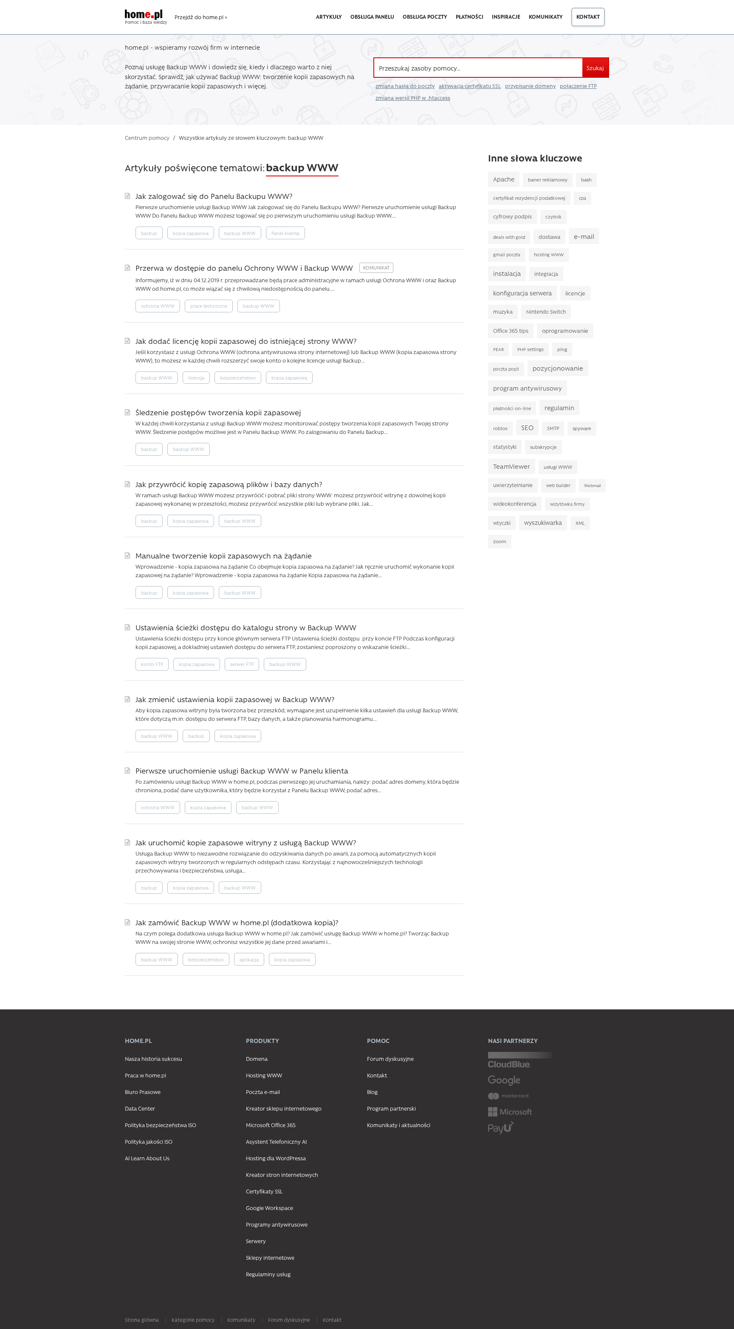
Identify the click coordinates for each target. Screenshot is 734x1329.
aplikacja (249, 959)
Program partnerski (391, 1108)
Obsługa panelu (372, 16)
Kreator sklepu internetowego (284, 1108)
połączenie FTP (578, 85)
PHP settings (530, 349)
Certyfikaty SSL (264, 1191)
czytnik (553, 216)
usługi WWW (558, 467)
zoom (499, 541)
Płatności (469, 16)
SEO (527, 427)
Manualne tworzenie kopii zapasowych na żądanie (224, 555)
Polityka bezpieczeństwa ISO (160, 1124)
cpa (582, 198)
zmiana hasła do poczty (405, 85)
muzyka (503, 311)
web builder (558, 485)
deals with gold (509, 237)
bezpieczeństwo (238, 377)
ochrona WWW (158, 306)
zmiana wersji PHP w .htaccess (412, 97)
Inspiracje (506, 16)
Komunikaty (546, 16)
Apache (503, 179)
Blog (372, 1091)
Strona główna (142, 1319)
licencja (196, 377)
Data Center (140, 1108)
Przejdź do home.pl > (201, 17)
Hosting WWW (264, 1075)
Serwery (256, 1240)
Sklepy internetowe (270, 1257)
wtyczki (502, 522)
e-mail (584, 236)
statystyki (505, 446)
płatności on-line (512, 408)
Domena (257, 1058)
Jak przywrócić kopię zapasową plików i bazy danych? (229, 484)
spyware (582, 428)
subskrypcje (543, 447)
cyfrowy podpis (512, 216)
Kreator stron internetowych (282, 1174)
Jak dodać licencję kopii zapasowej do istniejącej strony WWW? (246, 341)
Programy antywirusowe (277, 1224)
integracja (546, 273)
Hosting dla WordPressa (276, 1158)
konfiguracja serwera (522, 293)
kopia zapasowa (191, 233)
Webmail (592, 485)
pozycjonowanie (558, 368)
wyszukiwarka (543, 522)
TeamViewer (511, 466)
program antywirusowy (527, 388)
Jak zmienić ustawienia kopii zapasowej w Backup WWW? (235, 699)
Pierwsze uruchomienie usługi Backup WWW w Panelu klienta (242, 770)
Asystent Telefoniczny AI (276, 1141)
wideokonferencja (514, 503)
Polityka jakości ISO (148, 1141)
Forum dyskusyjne (390, 1058)
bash (586, 179)
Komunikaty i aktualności (398, 1124)
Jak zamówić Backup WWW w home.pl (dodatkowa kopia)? (237, 922)
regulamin (559, 407)
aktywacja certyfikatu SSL (470, 85)
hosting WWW (549, 255)
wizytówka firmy (567, 504)
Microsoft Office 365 (271, 1124)
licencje (575, 293)
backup (149, 233)
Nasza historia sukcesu (153, 1058)
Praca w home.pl (145, 1075)
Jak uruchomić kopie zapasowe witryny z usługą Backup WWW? (246, 842)
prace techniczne (208, 306)
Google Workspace (269, 1207)
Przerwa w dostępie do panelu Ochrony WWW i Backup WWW (245, 267)
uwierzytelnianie (513, 485)
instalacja (507, 273)
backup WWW (240, 233)
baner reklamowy (547, 179)
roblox (500, 428)
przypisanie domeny (530, 85)
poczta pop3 (506, 369)
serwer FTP (242, 664)
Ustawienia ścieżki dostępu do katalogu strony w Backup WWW (246, 627)
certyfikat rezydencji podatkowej (529, 198)
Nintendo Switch (546, 311)
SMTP (553, 428)
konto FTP (152, 664)
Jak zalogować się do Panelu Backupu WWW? (214, 196)
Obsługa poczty (425, 16)
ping (562, 349)
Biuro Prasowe (143, 1091)
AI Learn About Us (147, 1158)
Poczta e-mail (263, 1091)
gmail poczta (506, 255)
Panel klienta (285, 233)
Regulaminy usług (268, 1274)
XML (580, 523)
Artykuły (329, 16)
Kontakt (588, 16)
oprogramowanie (565, 330)
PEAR (498, 349)
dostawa (549, 236)
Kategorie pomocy (193, 1319)
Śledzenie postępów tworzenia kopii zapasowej (218, 412)
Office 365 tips (510, 330)
